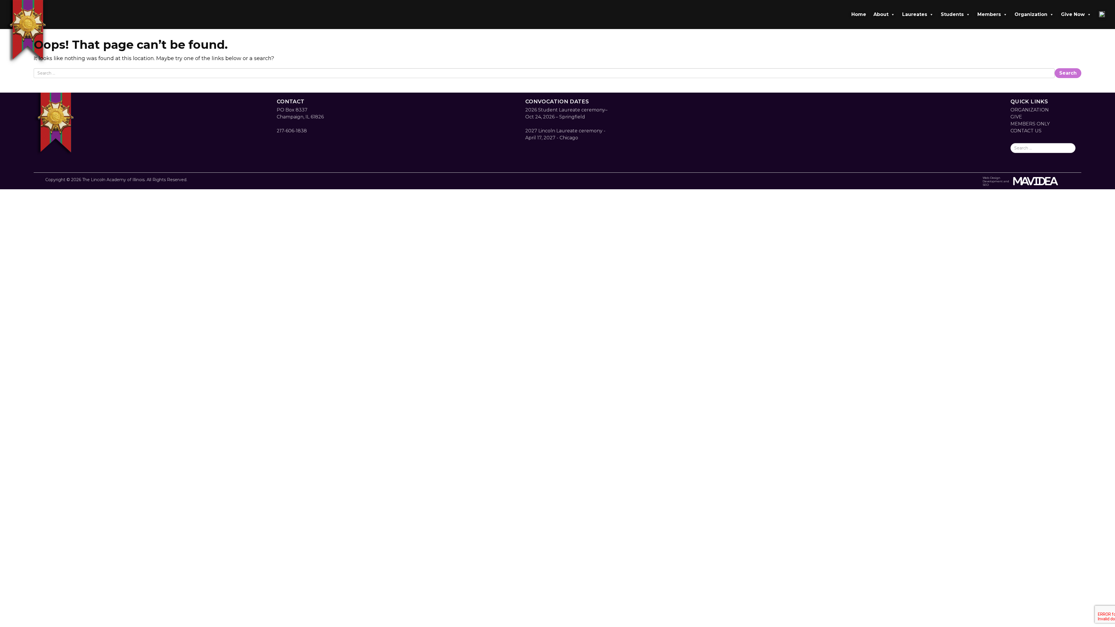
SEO (986, 185)
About (881, 14)
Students (952, 14)
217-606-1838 (292, 131)
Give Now (1073, 14)
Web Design (991, 178)
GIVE (1016, 117)
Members (989, 14)
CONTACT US (1026, 131)
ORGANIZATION (1029, 110)
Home (858, 14)
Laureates (914, 14)
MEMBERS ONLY (1030, 124)
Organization (1031, 14)
